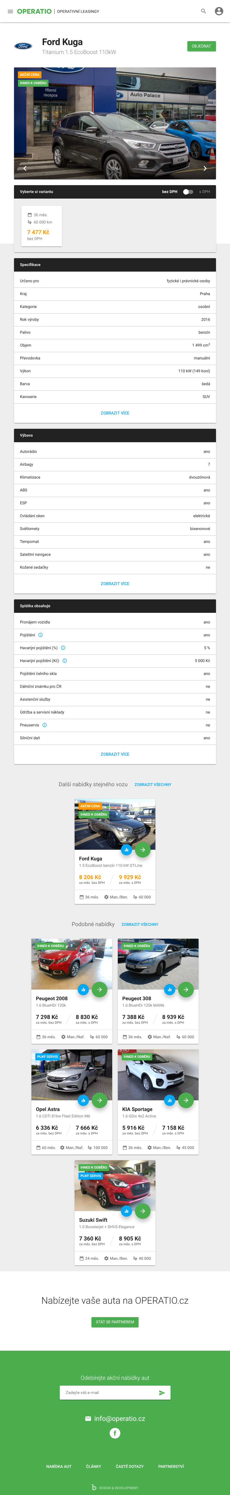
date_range (29, 214)
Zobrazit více (115, 413)
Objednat (201, 46)
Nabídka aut (59, 1467)
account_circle (219, 11)
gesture (29, 222)
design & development (118, 1488)
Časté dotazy (130, 1467)
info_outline (40, 634)
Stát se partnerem (115, 1322)
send (162, 1393)
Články (93, 1467)
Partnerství (171, 1467)
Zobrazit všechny (153, 785)
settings (106, 897)
